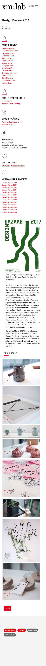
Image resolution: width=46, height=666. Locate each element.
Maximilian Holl (8, 56)
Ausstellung (5, 166)
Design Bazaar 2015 (9, 185)
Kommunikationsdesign (11, 122)
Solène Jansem (7, 58)
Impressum (32, 630)
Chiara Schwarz (7, 71)
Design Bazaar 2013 (9, 190)
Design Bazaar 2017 (9, 195)
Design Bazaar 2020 (9, 202)
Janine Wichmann (8, 80)
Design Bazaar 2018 (9, 197)
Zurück (7, 608)
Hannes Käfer (7, 101)
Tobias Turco (6, 76)
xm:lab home (10, 630)
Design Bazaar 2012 (9, 192)
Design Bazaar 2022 (9, 207)
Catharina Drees (8, 53)
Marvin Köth (7, 63)
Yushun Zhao (7, 83)
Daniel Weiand (7, 78)
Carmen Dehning (8, 48)
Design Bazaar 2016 (9, 182)
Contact (22, 630)
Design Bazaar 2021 (9, 205)
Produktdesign (7, 124)
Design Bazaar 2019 (9, 200)
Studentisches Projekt (17, 166)
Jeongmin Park (7, 66)
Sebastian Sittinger (9, 73)
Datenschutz (10, 635)
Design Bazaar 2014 (9, 187)
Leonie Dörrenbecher (10, 51)
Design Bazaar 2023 (9, 210)
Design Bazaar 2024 (9, 212)
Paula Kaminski (7, 61)
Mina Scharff (7, 68)
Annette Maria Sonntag (11, 104)
